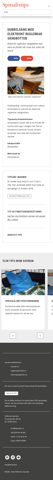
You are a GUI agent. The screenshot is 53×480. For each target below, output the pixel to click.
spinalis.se (15, 366)
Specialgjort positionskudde (22, 301)
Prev (13, 336)
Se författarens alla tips (19, 196)
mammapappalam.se (19, 374)
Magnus (21, 177)
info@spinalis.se (17, 428)
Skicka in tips (11, 393)
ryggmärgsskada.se (18, 370)
